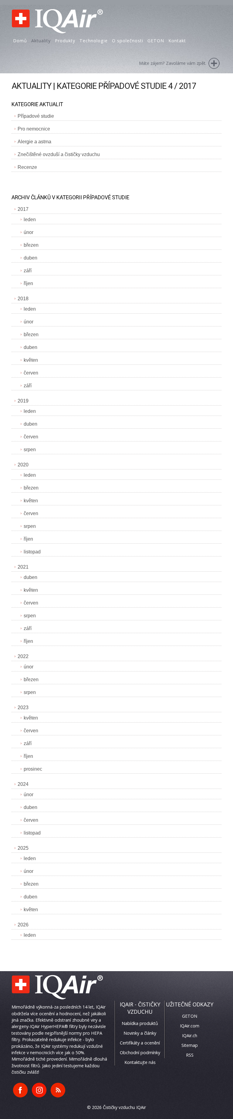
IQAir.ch (189, 1035)
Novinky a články (139, 1033)
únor (28, 232)
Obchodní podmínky (140, 1052)
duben (30, 257)
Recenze (27, 167)
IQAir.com (189, 1026)
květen (31, 360)
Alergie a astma (34, 141)
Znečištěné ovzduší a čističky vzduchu (59, 154)
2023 (23, 707)
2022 (23, 656)
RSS (190, 1055)
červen (31, 372)
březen (31, 245)
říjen (28, 283)
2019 (23, 400)
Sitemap (189, 1045)
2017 (23, 209)
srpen (30, 449)
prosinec (33, 769)
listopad (32, 551)
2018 (23, 298)
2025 (23, 848)
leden (30, 219)
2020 (23, 464)
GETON (189, 1016)
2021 (23, 567)
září (28, 270)
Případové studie (36, 116)
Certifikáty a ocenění (140, 1043)
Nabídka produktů (140, 1023)
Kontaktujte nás (140, 1062)
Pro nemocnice (34, 128)
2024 (23, 784)
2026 (23, 924)
